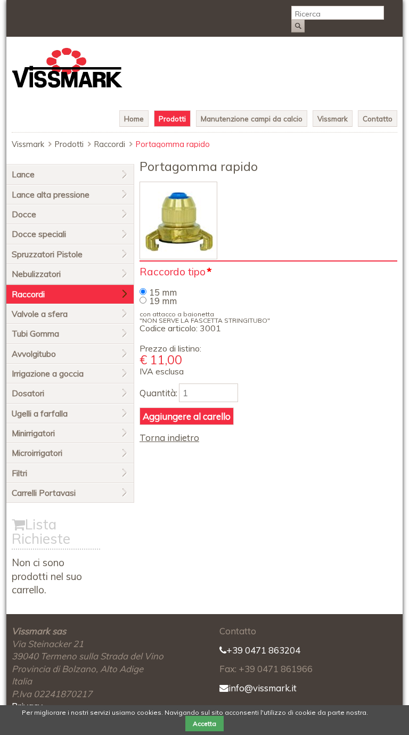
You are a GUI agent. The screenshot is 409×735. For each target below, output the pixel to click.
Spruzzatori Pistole (47, 254)
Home (134, 118)
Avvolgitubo (34, 354)
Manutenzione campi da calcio (251, 118)
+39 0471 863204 (263, 650)
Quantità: (158, 392)
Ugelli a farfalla (40, 414)
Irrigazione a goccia (48, 374)
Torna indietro (169, 437)
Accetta (204, 724)
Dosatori (28, 393)
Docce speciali (39, 234)
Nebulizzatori (36, 274)
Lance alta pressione (50, 195)
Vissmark (332, 118)
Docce (24, 214)
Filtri (19, 473)
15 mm (163, 292)
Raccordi (109, 144)
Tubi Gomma (35, 334)
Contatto (377, 118)
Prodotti (172, 118)
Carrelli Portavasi (44, 493)
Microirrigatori (37, 453)
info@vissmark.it (262, 687)
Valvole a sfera (40, 314)
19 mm (163, 300)
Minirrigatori (33, 433)
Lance (23, 174)
